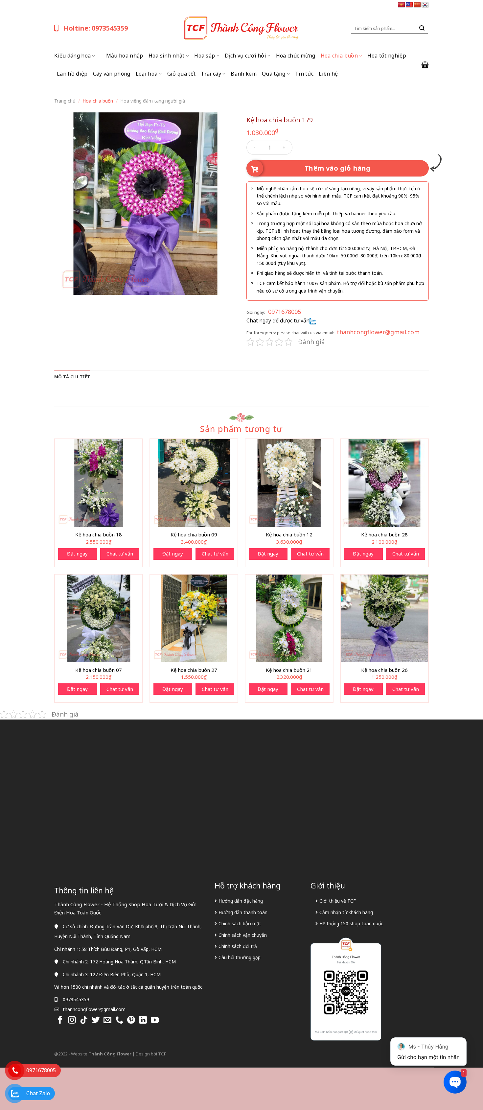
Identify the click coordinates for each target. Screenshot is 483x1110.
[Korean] (425, 5)
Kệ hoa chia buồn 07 (98, 670)
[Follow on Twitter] (96, 1020)
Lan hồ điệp (72, 73)
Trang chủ (65, 101)
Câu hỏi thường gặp (239, 957)
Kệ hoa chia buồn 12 (289, 534)
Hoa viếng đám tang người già (152, 101)
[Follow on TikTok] (84, 1020)
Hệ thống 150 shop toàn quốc (351, 923)
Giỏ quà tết (181, 73)
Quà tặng (274, 73)
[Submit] (421, 28)
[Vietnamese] (401, 5)
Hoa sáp (204, 55)
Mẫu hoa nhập (124, 55)
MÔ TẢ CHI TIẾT (72, 377)
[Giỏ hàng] (425, 65)
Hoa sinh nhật (167, 55)
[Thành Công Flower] (241, 28)
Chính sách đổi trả (237, 946)
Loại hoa (147, 73)
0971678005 (284, 312)
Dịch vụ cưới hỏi (245, 55)
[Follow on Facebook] (60, 1020)
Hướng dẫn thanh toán (242, 912)
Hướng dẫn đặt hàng (240, 901)
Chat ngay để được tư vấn (278, 320)
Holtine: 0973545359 (95, 28)
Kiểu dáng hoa (72, 55)
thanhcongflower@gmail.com (378, 332)
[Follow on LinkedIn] (143, 1020)
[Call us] (119, 1020)
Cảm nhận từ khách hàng (346, 912)
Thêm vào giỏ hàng (338, 168)
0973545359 (76, 999)
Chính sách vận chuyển (242, 935)
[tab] (72, 376)
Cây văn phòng (111, 73)
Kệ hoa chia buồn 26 (384, 670)
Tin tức (304, 73)
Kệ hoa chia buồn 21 (289, 670)
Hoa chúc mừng (295, 55)
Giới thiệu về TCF (337, 901)
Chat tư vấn (119, 553)
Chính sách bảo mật (239, 923)
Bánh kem (244, 73)
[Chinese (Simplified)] (417, 5)
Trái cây (211, 73)
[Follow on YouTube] (155, 1020)
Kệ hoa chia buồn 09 (194, 534)
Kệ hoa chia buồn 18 (98, 534)
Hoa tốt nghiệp (386, 55)
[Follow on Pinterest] (131, 1020)
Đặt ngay (77, 553)
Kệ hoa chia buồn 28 (384, 534)
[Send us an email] (107, 1020)
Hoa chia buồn (339, 55)
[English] (409, 5)
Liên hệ (328, 73)
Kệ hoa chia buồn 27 (194, 670)
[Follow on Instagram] (72, 1020)
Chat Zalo (38, 1093)
